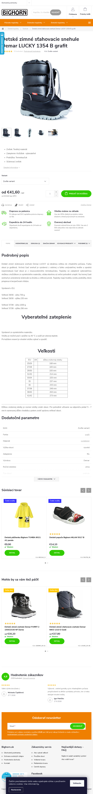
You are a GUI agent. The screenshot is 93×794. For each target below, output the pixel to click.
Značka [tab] (49, 243)
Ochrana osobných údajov (14, 756)
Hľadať (56, 12)
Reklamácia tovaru (41, 763)
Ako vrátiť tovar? (68, 759)
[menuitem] (13, 22)
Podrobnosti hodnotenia (32, 51)
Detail (12, 553)
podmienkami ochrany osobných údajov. (22, 734)
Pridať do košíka (78, 193)
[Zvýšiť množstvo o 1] (56, 192)
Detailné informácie (11, 167)
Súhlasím (77, 783)
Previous (83, 490)
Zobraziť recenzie (29, 678)
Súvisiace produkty (65, 243)
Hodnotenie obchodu (12, 760)
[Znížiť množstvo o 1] (56, 195)
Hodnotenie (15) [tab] (22, 243)
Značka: (86, 205)
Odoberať (77, 726)
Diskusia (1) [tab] (35, 243)
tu (38, 784)
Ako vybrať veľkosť (41, 753)
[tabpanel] (24, 528)
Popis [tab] (8, 243)
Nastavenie (16, 789)
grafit (87, 434)
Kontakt (7, 763)
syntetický (85, 441)
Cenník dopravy (40, 767)
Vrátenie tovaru (39, 760)
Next (88, 490)
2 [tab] (47, 563)
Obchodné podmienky (9, 3)
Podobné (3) (83, 243)
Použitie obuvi (39, 756)
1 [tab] (45, 563)
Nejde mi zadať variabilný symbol (74, 756)
